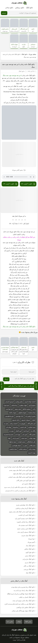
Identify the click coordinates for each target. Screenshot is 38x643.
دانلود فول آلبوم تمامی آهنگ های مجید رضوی (22, 512)
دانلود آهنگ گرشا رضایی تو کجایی (25, 508)
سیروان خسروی (25, 420)
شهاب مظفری (23, 405)
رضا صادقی (14, 405)
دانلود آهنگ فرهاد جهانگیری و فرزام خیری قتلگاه (21, 594)
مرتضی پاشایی (23, 449)
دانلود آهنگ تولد (30, 572)
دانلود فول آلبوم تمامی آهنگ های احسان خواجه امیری (19, 467)
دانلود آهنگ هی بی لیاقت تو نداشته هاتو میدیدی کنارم (20, 604)
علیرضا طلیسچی (9, 416)
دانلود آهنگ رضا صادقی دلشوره (26, 522)
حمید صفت (24, 438)
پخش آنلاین (31, 86)
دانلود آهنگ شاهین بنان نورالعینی (25, 607)
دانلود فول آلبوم (30, 552)
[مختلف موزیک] (19, 3)
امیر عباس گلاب (31, 423)
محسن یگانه (32, 434)
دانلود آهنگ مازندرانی (29, 559)
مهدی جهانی (32, 438)
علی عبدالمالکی (31, 442)
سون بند (11, 431)
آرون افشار (19, 431)
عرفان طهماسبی (16, 445)
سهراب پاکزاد (12, 412)
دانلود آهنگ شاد (30, 545)
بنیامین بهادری (19, 401)
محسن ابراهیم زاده (30, 416)
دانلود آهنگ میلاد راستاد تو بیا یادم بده (24, 590)
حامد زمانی (25, 75)
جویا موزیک (31, 539)
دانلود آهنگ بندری (30, 562)
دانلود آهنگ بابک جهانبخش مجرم (25, 505)
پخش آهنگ (28, 621)
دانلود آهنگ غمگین (29, 549)
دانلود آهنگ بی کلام (29, 566)
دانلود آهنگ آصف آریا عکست (26, 515)
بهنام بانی (8, 427)
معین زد (25, 445)
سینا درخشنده (31, 412)
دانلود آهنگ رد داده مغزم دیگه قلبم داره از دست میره (19, 487)
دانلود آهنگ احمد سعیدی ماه (27, 525)
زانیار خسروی (15, 420)
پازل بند (6, 423)
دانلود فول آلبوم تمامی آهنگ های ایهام (24, 473)
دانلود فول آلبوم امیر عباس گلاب (25, 480)
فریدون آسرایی (9, 401)
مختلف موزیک (32, 54)
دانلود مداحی (9, 7)
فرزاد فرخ (26, 431)
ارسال (6, 379)
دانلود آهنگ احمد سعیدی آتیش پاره (25, 518)
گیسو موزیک (31, 542)
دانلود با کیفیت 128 (8, 184)
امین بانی (24, 434)
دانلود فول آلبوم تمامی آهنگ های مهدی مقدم (22, 470)
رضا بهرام (15, 427)
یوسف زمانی (32, 449)
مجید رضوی (18, 409)
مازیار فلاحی (32, 445)
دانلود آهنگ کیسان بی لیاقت (27, 597)
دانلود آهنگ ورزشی (29, 569)
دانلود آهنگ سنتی (30, 556)
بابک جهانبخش (19, 416)
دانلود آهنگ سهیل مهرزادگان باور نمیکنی (23, 611)
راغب (34, 409)
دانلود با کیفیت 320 (26, 184)
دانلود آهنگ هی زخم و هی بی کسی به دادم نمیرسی (20, 490)
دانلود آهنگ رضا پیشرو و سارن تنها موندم (23, 587)
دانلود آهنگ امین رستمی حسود (26, 528)
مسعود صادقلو (27, 409)
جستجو (4, 13)
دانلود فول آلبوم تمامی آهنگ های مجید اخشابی (21, 477)
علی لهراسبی (9, 409)
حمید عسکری (31, 427)
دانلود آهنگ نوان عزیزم (28, 535)
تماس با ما (10, 621)
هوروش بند (22, 423)
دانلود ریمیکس (19, 7)
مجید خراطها (12, 442)
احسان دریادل (13, 423)
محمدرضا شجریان (8, 434)
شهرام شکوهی (22, 412)
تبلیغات (19, 621)
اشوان (33, 420)
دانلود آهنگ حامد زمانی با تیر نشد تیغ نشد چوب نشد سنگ (18, 66)
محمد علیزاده (21, 442)
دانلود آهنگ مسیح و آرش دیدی (26, 532)
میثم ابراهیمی (13, 449)
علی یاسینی (23, 427)
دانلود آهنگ (29, 7)
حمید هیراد (6, 405)
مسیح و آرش (32, 405)
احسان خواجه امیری (30, 401)
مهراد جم (17, 434)
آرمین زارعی (15, 438)
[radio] (25, 220)
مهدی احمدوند (31, 453)
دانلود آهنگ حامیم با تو (28, 484)
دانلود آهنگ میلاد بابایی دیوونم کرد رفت (23, 600)
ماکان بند (33, 431)
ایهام (9, 438)
